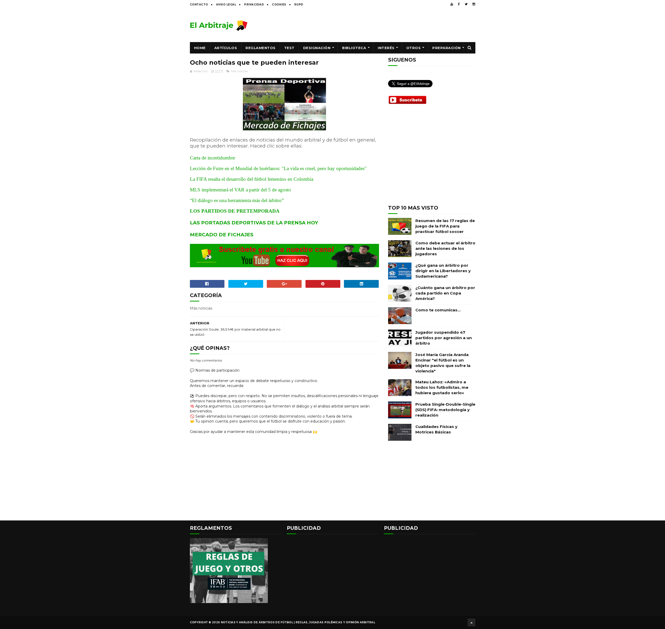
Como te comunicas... (438, 309)
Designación (317, 48)
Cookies (279, 4)
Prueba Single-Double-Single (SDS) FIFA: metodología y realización (445, 410)
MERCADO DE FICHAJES (221, 235)
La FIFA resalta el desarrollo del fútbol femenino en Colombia (251, 179)
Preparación (446, 48)
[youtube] (452, 4)
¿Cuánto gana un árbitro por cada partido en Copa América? (445, 293)
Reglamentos (260, 48)
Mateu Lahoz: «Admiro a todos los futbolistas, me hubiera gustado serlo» (441, 387)
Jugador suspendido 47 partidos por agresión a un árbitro (443, 338)
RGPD (298, 4)
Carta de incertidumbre (212, 157)
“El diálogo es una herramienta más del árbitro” (237, 200)
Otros (413, 48)
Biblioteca (354, 48)
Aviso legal (226, 4)
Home (200, 48)
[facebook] (459, 4)
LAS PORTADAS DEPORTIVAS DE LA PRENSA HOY (254, 223)
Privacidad (254, 4)
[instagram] (474, 4)
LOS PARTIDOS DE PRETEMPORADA (235, 211)
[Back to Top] (471, 622)
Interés (386, 48)
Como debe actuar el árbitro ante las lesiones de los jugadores (445, 248)
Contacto (199, 4)
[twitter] (466, 4)
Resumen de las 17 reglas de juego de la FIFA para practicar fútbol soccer (445, 226)
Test (289, 48)
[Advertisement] (380, 25)
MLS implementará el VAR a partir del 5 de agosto (240, 189)
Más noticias (239, 71)
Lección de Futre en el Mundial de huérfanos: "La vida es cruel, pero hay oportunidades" (278, 168)
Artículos (225, 48)
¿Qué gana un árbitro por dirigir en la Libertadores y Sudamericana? (443, 271)
